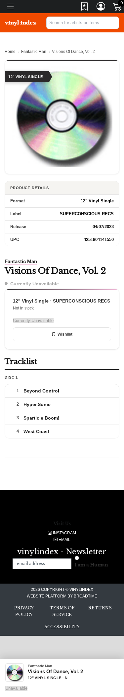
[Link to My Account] (101, 7)
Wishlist (65, 334)
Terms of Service (62, 611)
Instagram (64, 533)
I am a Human (91, 565)
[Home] (20, 22)
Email (64, 539)
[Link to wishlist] (84, 7)
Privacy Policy (24, 611)
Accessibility (62, 626)
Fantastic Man (33, 51)
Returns (100, 607)
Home (10, 51)
